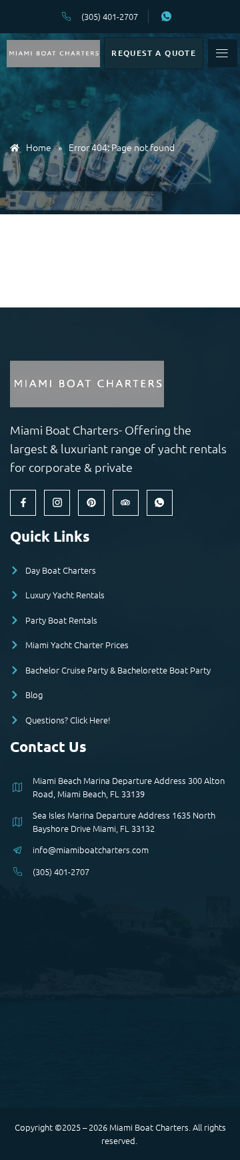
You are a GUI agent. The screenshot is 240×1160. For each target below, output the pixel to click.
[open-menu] (222, 53)
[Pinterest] (91, 503)
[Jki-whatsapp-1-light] (160, 503)
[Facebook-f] (23, 503)
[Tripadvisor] (126, 503)
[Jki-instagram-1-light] (57, 503)
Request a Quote (153, 53)
